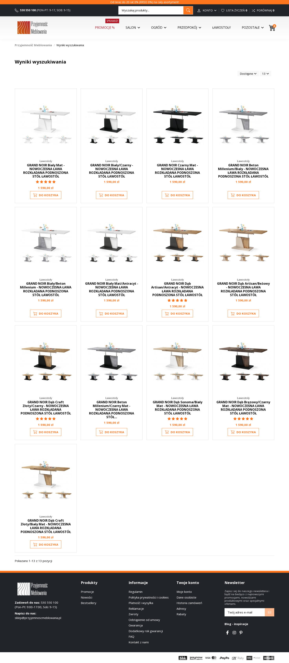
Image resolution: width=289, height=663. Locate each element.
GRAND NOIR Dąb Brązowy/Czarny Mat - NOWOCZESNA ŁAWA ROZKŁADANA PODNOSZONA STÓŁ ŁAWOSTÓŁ (243, 408)
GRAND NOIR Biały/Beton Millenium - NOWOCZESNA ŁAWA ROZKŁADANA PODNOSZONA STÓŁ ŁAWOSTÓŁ (45, 289)
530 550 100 (27, 10)
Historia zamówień (189, 603)
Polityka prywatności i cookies (149, 597)
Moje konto (184, 592)
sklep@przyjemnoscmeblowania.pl (38, 618)
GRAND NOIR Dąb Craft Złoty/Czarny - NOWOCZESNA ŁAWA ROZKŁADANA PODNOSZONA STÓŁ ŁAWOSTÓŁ (46, 408)
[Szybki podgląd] (71, 111)
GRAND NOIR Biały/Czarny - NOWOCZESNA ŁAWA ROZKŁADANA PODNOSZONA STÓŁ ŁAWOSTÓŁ (111, 171)
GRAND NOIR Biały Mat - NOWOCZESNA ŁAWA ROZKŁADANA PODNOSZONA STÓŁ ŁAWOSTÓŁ (45, 171)
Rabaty (181, 614)
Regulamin (136, 592)
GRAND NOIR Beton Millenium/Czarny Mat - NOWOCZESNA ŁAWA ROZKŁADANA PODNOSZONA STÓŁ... (111, 409)
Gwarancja (136, 625)
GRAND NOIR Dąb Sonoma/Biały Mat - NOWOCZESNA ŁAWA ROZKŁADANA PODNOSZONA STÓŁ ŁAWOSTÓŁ (177, 408)
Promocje (87, 592)
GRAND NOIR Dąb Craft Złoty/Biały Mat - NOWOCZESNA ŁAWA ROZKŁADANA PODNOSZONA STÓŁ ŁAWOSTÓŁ (46, 526)
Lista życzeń (236, 10)
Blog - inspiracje (236, 624)
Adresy (181, 609)
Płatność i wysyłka (141, 603)
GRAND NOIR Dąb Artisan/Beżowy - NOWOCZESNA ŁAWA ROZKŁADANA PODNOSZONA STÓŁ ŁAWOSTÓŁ (243, 289)
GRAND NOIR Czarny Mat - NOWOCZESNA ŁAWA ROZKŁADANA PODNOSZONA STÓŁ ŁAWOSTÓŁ (177, 171)
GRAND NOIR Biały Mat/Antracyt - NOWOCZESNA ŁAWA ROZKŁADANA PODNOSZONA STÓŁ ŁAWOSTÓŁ (111, 289)
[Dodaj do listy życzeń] (71, 97)
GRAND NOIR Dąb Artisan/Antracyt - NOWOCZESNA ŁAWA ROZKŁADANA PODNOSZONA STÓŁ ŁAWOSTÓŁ (177, 289)
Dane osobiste (186, 597)
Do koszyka (48, 195)
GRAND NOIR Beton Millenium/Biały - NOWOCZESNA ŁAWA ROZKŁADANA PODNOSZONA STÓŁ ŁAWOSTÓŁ (243, 171)
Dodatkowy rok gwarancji (146, 631)
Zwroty (133, 614)
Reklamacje (136, 609)
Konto (208, 10)
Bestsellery (88, 603)
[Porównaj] (71, 104)
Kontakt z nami (139, 642)
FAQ (131, 636)
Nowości (86, 597)
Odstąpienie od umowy (144, 620)
